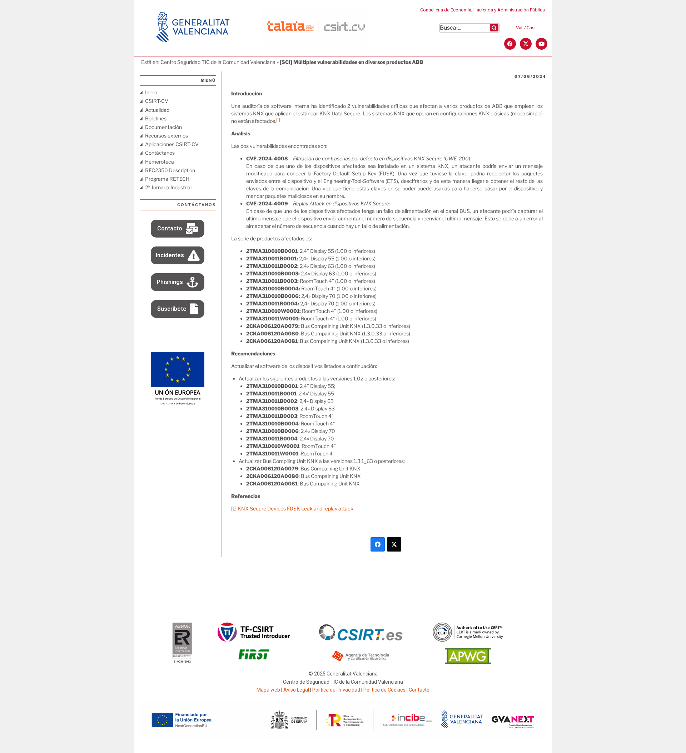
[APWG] (468, 662)
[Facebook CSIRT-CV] (510, 44)
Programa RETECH (167, 179)
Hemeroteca (159, 162)
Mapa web (268, 690)
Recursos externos (166, 136)
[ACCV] (360, 660)
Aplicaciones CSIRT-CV (172, 144)
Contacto (419, 690)
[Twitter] (394, 544)
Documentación (163, 127)
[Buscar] (494, 27)
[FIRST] (253, 662)
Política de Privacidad (336, 690)
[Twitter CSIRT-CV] (526, 44)
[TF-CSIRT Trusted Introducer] (254, 640)
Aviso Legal (296, 690)
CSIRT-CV (156, 101)
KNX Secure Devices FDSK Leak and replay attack (295, 508)
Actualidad (157, 110)
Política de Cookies (384, 690)
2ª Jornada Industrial (168, 187)
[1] (278, 120)
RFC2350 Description (170, 170)
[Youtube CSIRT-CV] (541, 44)
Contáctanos (160, 153)
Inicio (151, 92)
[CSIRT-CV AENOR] (182, 662)
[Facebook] (378, 544)
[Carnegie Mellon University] (468, 640)
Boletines (155, 118)
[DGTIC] (177, 403)
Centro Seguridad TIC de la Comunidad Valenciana (217, 62)
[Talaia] (315, 44)
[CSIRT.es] (361, 638)
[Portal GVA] (193, 51)
